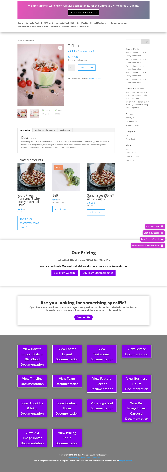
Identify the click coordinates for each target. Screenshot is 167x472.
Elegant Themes (126, 460)
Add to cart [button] (61, 209)
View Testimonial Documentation (101, 354)
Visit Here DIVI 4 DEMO (83, 12)
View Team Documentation (67, 381)
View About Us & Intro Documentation (32, 408)
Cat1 (127, 135)
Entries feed (131, 153)
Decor (25, 41)
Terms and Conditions (90, 458)
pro (127, 92)
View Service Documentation (136, 351)
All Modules (100, 23)
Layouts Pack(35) (65, 23)
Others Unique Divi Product (75, 27)
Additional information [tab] (45, 130)
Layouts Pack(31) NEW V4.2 (39, 23)
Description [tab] (25, 130)
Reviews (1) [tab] (65, 130)
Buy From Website (65, 272)
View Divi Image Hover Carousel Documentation (136, 411)
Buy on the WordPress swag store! (29, 223)
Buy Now (55, 27)
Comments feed (132, 156)
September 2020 (132, 125)
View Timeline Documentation (32, 381)
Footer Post (130, 139)
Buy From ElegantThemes (98, 272)
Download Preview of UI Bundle (32, 27)
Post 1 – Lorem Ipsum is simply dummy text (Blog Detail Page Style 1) (137, 95)
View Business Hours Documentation (136, 383)
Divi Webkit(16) (84, 23)
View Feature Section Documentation (101, 383)
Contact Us (83, 317)
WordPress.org (132, 160)
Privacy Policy (73, 458)
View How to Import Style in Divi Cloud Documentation (32, 356)
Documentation (119, 23)
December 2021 (132, 121)
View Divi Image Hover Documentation (32, 438)
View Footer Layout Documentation (67, 354)
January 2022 (131, 118)
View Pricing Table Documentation (67, 438)
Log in (128, 149)
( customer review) (86, 51)
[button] (60, 48)
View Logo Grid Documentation (101, 405)
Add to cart (87, 67)
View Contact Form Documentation (67, 408)
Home (20, 23)
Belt (100, 78)
